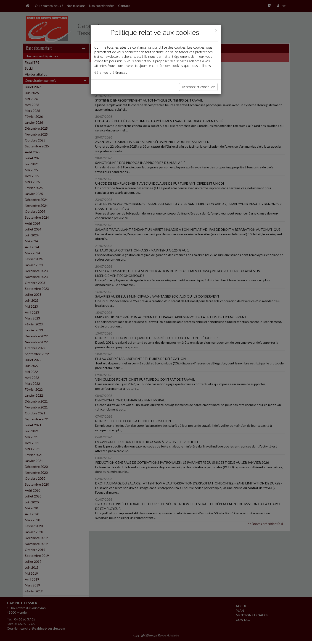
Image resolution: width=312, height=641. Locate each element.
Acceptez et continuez (198, 87)
